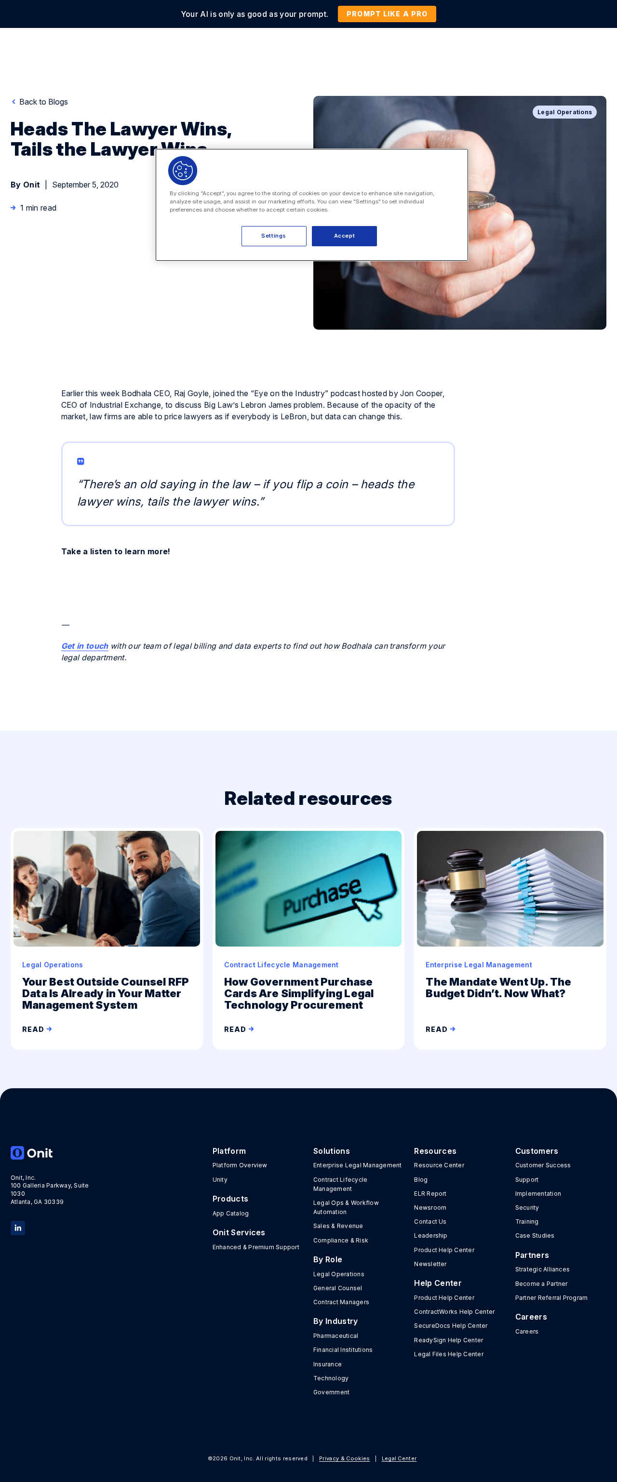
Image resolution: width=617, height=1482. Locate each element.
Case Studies (535, 1235)
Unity (220, 1179)
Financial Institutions (343, 1349)
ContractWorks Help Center (454, 1311)
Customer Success (543, 1165)
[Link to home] (56, 1153)
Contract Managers (341, 1302)
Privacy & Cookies (344, 1458)
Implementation (538, 1193)
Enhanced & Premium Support (256, 1247)
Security (527, 1207)
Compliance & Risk (340, 1240)
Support (527, 1179)
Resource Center (439, 1165)
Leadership (430, 1235)
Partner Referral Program (551, 1297)
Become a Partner (541, 1283)
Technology (331, 1378)
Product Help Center (444, 1250)
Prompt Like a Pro (387, 14)
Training (527, 1221)
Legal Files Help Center (448, 1354)
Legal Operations (338, 1274)
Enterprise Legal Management (357, 1165)
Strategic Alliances (542, 1269)
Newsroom (430, 1207)
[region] (312, 204)
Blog (421, 1179)
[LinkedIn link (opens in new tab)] (18, 1227)
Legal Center (399, 1458)
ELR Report (430, 1193)
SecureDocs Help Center (450, 1325)
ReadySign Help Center (448, 1340)
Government (331, 1392)
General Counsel (337, 1288)
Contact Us (430, 1221)
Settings (273, 235)
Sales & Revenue (338, 1225)
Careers (527, 1331)
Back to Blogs (42, 102)
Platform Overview (240, 1165)
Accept (344, 235)
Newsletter (430, 1264)
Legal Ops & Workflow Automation (346, 1207)
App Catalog (231, 1213)
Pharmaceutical (335, 1335)
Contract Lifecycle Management (340, 1184)
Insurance (327, 1364)
